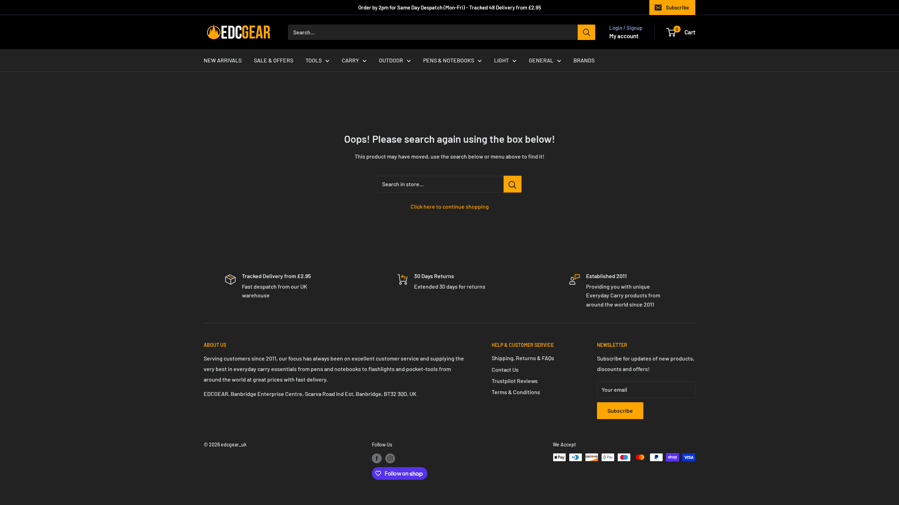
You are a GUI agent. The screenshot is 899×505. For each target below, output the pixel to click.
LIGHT (501, 60)
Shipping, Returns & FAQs (523, 358)
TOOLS (314, 60)
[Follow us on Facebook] (377, 458)
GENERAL (541, 60)
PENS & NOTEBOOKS (448, 60)
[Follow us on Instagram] (390, 458)
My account (623, 35)
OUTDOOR (391, 60)
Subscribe (677, 7)
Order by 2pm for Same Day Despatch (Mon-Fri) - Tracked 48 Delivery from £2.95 (449, 7)
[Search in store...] (512, 184)
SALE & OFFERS (273, 60)
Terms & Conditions (516, 392)
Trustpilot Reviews (515, 380)
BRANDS (584, 60)
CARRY (350, 60)
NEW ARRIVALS (223, 60)
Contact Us (505, 369)
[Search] (586, 32)
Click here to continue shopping (450, 206)
